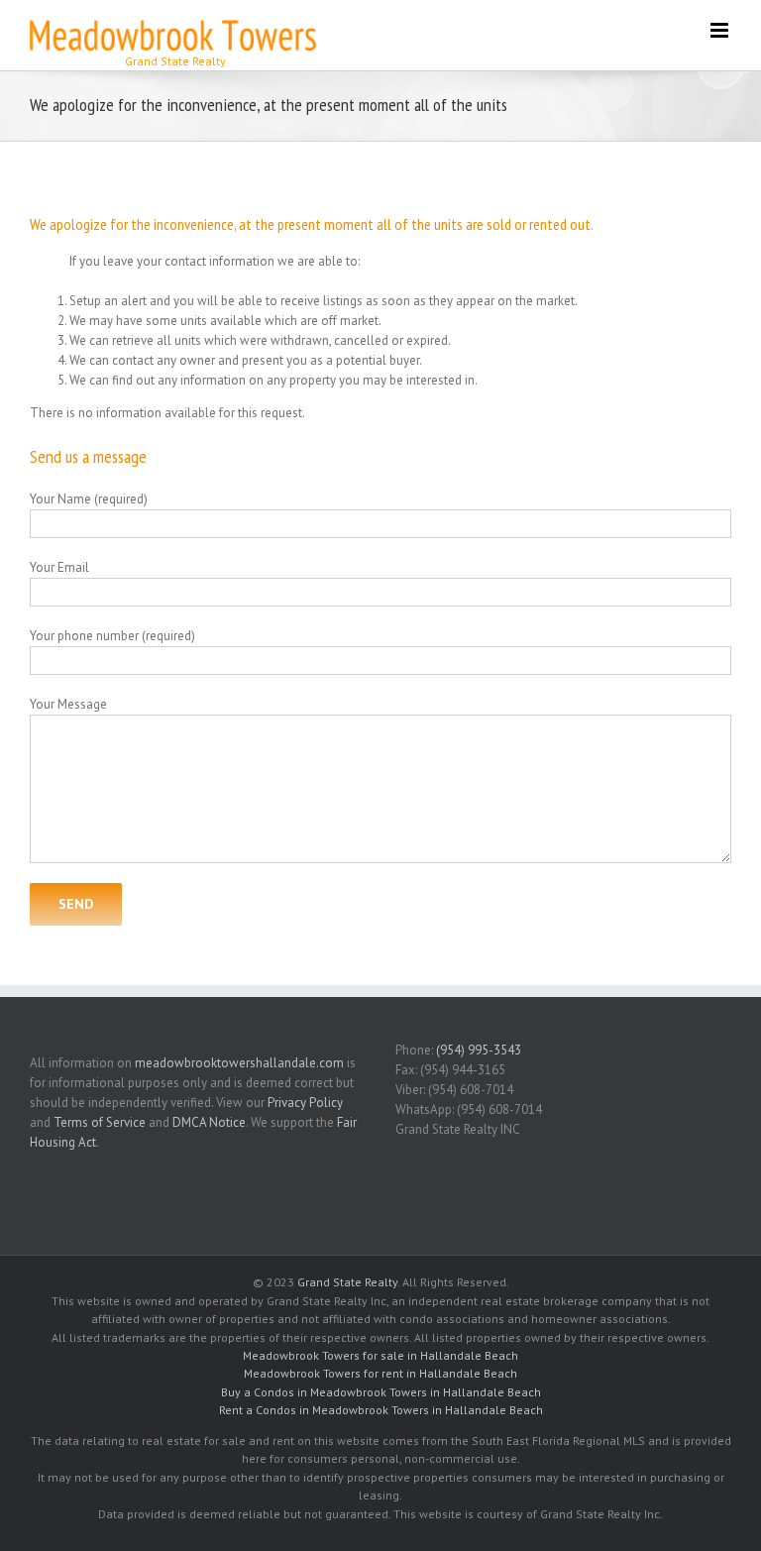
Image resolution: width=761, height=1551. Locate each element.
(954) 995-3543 (478, 1050)
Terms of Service (100, 1122)
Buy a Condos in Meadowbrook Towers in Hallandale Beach (381, 1392)
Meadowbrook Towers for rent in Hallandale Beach (380, 1373)
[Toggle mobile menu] (720, 30)
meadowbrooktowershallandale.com (239, 1062)
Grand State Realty (347, 1281)
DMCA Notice (209, 1122)
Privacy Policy (305, 1102)
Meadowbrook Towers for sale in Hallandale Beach (380, 1355)
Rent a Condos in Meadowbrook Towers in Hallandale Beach (381, 1409)
